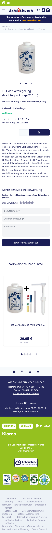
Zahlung (9, 501)
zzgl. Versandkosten (20, 123)
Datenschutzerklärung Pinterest (31, 517)
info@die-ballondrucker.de (26, 393)
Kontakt (8, 507)
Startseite (6, 26)
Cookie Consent (39, 529)
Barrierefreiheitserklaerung (15, 529)
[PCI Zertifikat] (16, 478)
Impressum (40, 504)
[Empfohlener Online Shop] (34, 479)
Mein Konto (10, 498)
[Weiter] (36, 354)
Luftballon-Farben (13, 520)
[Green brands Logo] (44, 479)
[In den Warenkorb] (39, 132)
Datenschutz (11, 510)
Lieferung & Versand (31, 498)
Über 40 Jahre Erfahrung (18, 17)
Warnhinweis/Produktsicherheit (30, 526)
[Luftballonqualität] (6, 479)
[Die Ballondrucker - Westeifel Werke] (21, 10)
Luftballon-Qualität (36, 520)
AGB (20, 501)
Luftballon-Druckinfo (8, 524)
